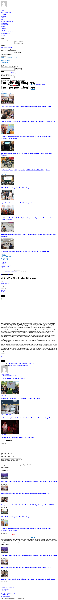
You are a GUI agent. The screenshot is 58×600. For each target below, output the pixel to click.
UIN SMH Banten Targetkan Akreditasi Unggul (15, 188)
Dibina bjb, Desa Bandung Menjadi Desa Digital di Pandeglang (20, 398)
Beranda (3, 272)
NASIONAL (4, 14)
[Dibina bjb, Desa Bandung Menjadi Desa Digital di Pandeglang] (10, 394)
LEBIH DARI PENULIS (18, 378)
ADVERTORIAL (5, 25)
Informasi (3, 26)
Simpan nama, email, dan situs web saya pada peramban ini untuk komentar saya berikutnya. (24, 465)
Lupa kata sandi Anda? (7, 47)
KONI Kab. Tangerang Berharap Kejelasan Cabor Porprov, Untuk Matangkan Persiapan (29, 481)
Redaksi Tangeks (5, 283)
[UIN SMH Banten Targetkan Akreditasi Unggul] (7, 184)
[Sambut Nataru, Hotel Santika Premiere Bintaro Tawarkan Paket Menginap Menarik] (10, 413)
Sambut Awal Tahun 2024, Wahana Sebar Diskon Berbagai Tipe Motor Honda (25, 170)
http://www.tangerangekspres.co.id (9, 375)
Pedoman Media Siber (7, 32)
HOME (2, 11)
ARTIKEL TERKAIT (6, 378)
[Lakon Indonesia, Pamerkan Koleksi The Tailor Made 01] (10, 433)
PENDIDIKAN (4, 23)
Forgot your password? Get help (8, 72)
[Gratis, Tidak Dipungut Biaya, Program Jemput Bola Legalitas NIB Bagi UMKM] (7, 103)
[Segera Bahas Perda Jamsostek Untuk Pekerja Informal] (7, 200)
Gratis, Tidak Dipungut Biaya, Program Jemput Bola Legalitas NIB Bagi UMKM (26, 106)
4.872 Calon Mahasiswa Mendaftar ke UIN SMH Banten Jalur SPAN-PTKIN (25, 251)
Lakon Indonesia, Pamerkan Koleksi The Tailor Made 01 (18, 437)
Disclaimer (3, 28)
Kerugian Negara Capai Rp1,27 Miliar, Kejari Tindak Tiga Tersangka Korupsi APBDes (28, 121)
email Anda (18, 52)
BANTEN (3, 16)
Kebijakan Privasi (5, 33)
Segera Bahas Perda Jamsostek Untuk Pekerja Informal (18, 203)
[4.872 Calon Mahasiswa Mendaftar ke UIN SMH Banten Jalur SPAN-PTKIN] (7, 248)
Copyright (3, 30)
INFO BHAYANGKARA (7, 21)
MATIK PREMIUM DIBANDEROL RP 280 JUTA (22, 363)
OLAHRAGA (4, 19)
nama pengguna (19, 42)
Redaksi (3, 35)
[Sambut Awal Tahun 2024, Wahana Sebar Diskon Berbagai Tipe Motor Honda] (7, 167)
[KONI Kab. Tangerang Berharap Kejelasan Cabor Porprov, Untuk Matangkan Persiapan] (4, 478)
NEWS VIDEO (4, 62)
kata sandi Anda (19, 43)
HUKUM (3, 18)
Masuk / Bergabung (5, 60)
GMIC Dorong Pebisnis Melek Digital (18, 365)
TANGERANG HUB (6, 12)
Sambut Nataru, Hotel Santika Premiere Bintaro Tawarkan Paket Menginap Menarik (27, 418)
